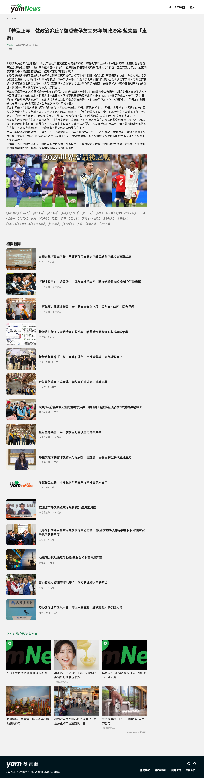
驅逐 (54, 218)
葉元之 (85, 218)
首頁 (8, 18)
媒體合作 (190, 770)
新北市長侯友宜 (104, 212)
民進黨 (78, 224)
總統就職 (54, 224)
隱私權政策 (161, 770)
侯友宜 (25, 212)
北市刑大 (108, 218)
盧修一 (11, 218)
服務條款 (145, 770)
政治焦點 (12, 212)
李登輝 (66, 224)
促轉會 (43, 218)
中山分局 (87, 212)
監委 (64, 212)
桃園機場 (91, 224)
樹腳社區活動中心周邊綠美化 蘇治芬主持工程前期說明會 (75, 721)
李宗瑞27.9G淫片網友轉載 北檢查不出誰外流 (124, 675)
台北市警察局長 (126, 212)
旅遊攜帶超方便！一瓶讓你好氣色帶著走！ (123, 721)
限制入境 (12, 224)
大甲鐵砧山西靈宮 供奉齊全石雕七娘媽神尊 (27, 721)
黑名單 (74, 218)
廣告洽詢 (176, 770)
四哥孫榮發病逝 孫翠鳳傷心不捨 (26, 673)
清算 (63, 218)
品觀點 (10, 44)
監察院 (74, 212)
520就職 (40, 224)
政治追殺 (52, 212)
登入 (192, 7)
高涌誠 (23, 218)
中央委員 (26, 224)
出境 (96, 218)
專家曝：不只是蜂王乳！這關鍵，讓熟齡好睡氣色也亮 (75, 675)
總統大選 (105, 224)
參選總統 (122, 218)
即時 (14, 18)
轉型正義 (38, 212)
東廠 (33, 218)
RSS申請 (180, 7)
